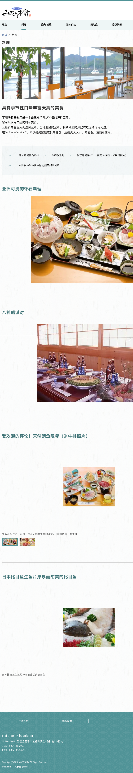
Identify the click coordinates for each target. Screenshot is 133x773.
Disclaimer (6, 767)
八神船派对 (58, 155)
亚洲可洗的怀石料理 (27, 155)
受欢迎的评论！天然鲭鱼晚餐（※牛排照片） (102, 155)
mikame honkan (17, 735)
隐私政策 (67, 721)
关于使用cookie (21, 767)
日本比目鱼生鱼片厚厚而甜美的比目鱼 (38, 165)
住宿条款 (24, 721)
